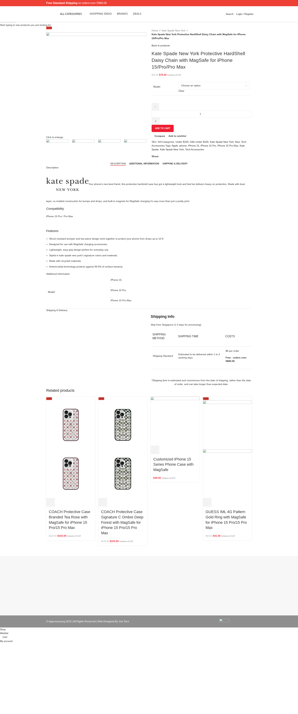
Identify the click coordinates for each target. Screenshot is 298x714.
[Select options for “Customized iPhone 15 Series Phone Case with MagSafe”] (155, 449)
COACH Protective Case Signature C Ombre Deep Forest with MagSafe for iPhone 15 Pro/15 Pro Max (122, 522)
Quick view (60, 502)
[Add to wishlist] (78, 502)
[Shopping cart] (234, 13)
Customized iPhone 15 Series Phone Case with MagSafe (173, 464)
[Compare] (69, 502)
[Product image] (70, 473)
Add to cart (162, 128)
